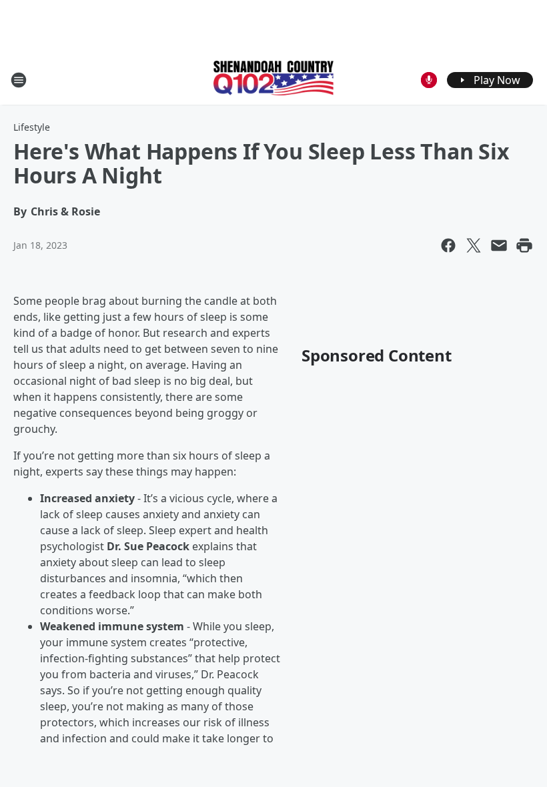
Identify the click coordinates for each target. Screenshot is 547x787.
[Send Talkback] (429, 80)
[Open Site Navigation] (19, 80)
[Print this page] (524, 245)
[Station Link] (273, 79)
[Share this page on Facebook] (448, 245)
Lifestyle (31, 127)
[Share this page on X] (473, 245)
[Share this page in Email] (499, 245)
